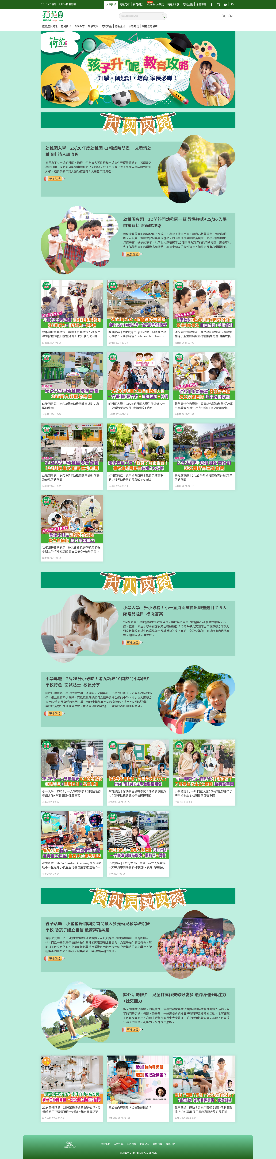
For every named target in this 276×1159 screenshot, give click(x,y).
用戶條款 (131, 1144)
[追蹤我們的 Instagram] (218, 4)
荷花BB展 (173, 4)
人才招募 (118, 1144)
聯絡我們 (170, 1144)
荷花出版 (188, 4)
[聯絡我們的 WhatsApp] (232, 4)
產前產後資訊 (49, 26)
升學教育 (79, 26)
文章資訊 (111, 4)
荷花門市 (124, 4)
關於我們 (106, 1144)
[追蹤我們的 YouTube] (225, 4)
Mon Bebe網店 (155, 4)
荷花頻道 (107, 26)
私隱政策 (144, 1144)
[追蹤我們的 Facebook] (211, 4)
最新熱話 (134, 26)
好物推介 (120, 26)
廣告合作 (157, 1144)
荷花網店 (138, 4)
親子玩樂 (93, 26)
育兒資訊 (66, 26)
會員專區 (201, 4)
